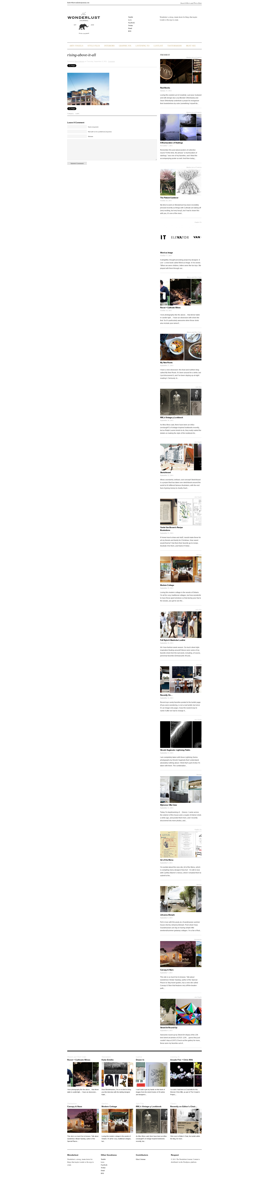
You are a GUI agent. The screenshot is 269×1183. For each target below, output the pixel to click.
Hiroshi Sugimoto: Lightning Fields (175, 750)
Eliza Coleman (79, 61)
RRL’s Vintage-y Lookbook (171, 417)
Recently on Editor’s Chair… (183, 1106)
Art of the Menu (166, 860)
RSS (129, 31)
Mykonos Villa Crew (168, 805)
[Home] (83, 36)
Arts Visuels (76, 46)
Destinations (197, 939)
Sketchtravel (165, 472)
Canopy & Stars (166, 970)
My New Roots (166, 362)
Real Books (165, 88)
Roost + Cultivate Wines (170, 307)
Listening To (142, 46)
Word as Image (166, 252)
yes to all (198, 665)
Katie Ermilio (108, 1060)
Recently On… (166, 695)
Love (130, 20)
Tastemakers (174, 46)
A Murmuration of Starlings (171, 143)
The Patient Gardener (169, 198)
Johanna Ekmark (167, 915)
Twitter (130, 25)
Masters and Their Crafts (194, 277)
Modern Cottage (167, 585)
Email (130, 28)
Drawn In (140, 1060)
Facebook (131, 22)
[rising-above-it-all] (88, 105)
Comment (111, 61)
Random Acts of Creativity (193, 57)
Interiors (109, 46)
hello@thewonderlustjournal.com (78, 2)
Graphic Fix (125, 46)
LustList (158, 46)
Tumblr (130, 17)
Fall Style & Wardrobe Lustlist (172, 640)
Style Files (94, 46)
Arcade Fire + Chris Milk (181, 1060)
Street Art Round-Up (168, 1027)
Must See (191, 46)
